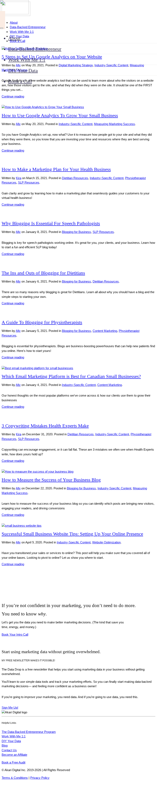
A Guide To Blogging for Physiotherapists (42, 322)
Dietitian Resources (75, 178)
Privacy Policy (39, 777)
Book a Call (20, 81)
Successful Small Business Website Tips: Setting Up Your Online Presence (72, 533)
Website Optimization (106, 542)
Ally (18, 124)
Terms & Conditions (15, 777)
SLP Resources (28, 182)
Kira (18, 178)
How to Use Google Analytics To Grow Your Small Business (60, 115)
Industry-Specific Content (75, 124)
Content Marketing (105, 330)
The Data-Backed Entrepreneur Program (29, 732)
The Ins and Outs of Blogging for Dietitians (43, 273)
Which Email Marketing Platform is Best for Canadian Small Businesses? (71, 376)
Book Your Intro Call (15, 634)
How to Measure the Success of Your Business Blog (51, 479)
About (14, 38)
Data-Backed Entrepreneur (34, 49)
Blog (5, 745)
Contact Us (9, 750)
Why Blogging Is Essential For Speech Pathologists (51, 223)
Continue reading (13, 96)
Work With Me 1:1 (26, 59)
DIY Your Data (23, 70)
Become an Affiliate (14, 754)
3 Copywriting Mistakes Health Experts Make (45, 425)
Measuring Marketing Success (114, 124)
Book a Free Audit (13, 762)
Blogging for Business (76, 232)
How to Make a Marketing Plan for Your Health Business (56, 169)
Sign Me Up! (10, 707)
